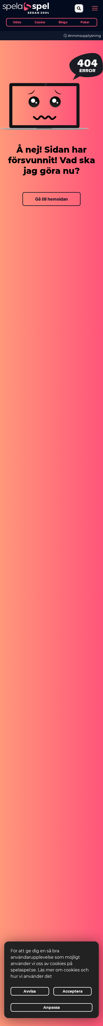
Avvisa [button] (30, 991)
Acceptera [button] (73, 991)
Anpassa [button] (51, 1007)
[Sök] (79, 8)
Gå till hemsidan (51, 199)
